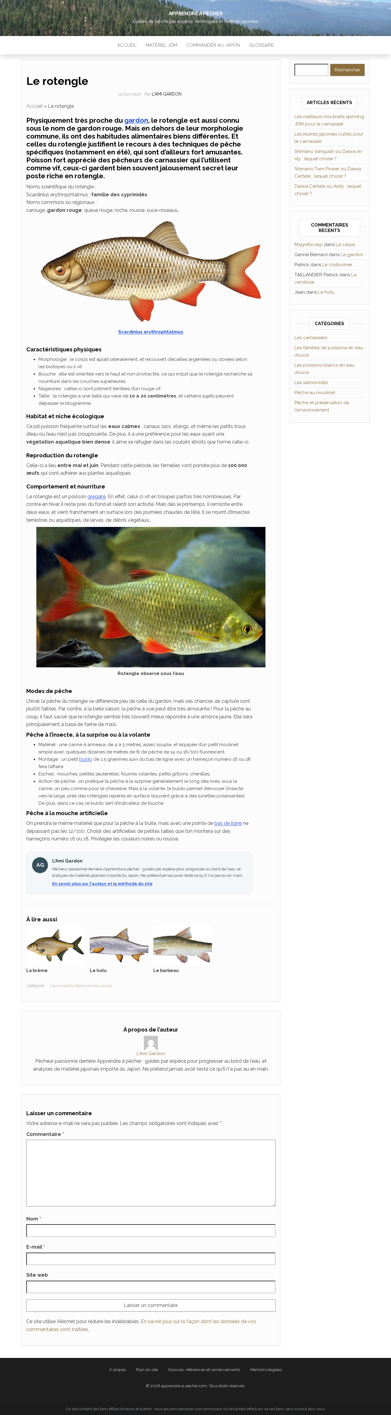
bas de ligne (228, 823)
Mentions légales (266, 1369)
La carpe (345, 244)
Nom (33, 1219)
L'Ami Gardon (166, 94)
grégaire (96, 496)
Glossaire (261, 45)
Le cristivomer (337, 264)
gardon (136, 120)
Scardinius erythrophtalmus (150, 332)
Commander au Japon (213, 45)
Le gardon (352, 254)
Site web (37, 1275)
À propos (117, 1369)
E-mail (35, 1247)
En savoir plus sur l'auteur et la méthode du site (102, 883)
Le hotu (326, 292)
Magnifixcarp (308, 244)
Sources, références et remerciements (204, 1369)
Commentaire (45, 1134)
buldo (85, 759)
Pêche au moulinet (314, 392)
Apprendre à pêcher (196, 13)
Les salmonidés (311, 382)
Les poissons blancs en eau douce (81, 985)
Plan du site (147, 1369)
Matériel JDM (161, 45)
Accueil (127, 45)
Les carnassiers (310, 337)
